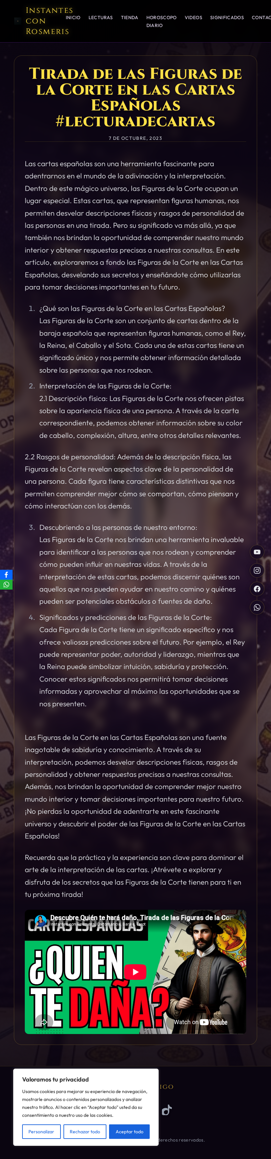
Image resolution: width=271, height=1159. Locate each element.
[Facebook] (6, 575)
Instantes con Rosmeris (50, 21)
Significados (227, 17)
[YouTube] (257, 552)
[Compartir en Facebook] (257, 589)
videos (193, 17)
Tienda (129, 17)
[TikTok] (167, 1110)
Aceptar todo (129, 1132)
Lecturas (101, 17)
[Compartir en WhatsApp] (257, 607)
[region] (86, 1107)
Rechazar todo (85, 1132)
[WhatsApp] (6, 585)
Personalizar (41, 1132)
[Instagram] (257, 570)
